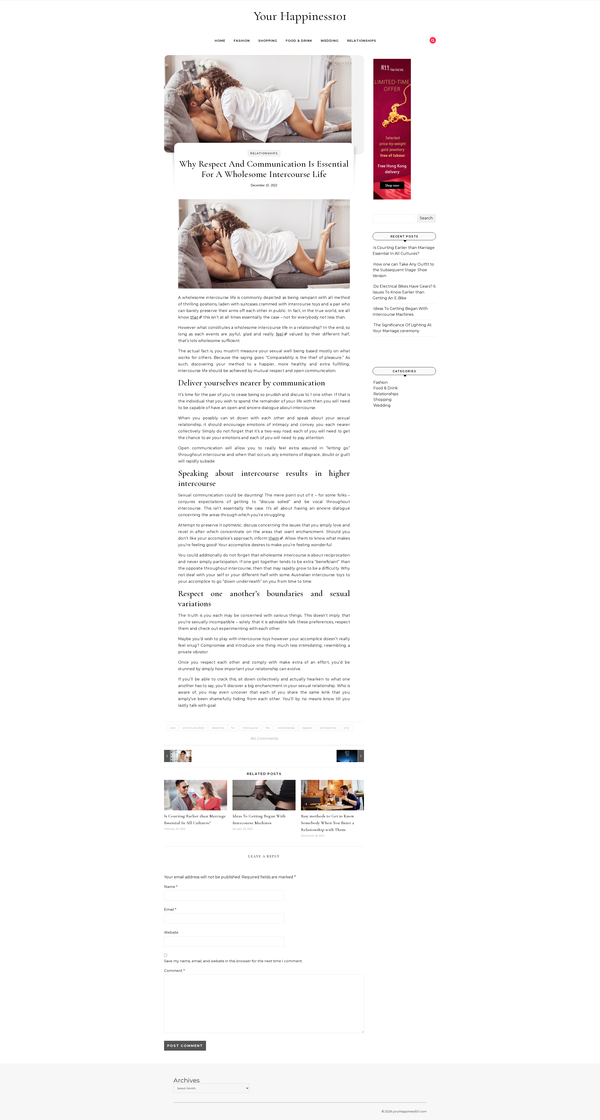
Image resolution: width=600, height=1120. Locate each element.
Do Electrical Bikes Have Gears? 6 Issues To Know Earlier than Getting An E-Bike (404, 292)
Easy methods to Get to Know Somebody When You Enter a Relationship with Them (327, 822)
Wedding (330, 40)
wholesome (328, 727)
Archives (186, 1080)
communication (194, 727)
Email (170, 909)
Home (220, 40)
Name (171, 886)
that (194, 317)
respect (307, 727)
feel (279, 334)
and (172, 727)
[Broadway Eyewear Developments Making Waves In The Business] (174, 756)
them (273, 538)
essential (218, 727)
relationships (286, 727)
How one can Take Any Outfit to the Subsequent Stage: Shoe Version (403, 270)
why (346, 727)
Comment (174, 970)
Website (171, 932)
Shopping (267, 40)
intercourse (250, 727)
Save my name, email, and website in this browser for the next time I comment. (233, 961)
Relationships (361, 40)
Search (426, 218)
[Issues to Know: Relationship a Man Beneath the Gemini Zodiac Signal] (353, 756)
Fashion (242, 40)
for (233, 727)
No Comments (264, 738)
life (268, 727)
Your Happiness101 (300, 15)
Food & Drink (299, 40)
